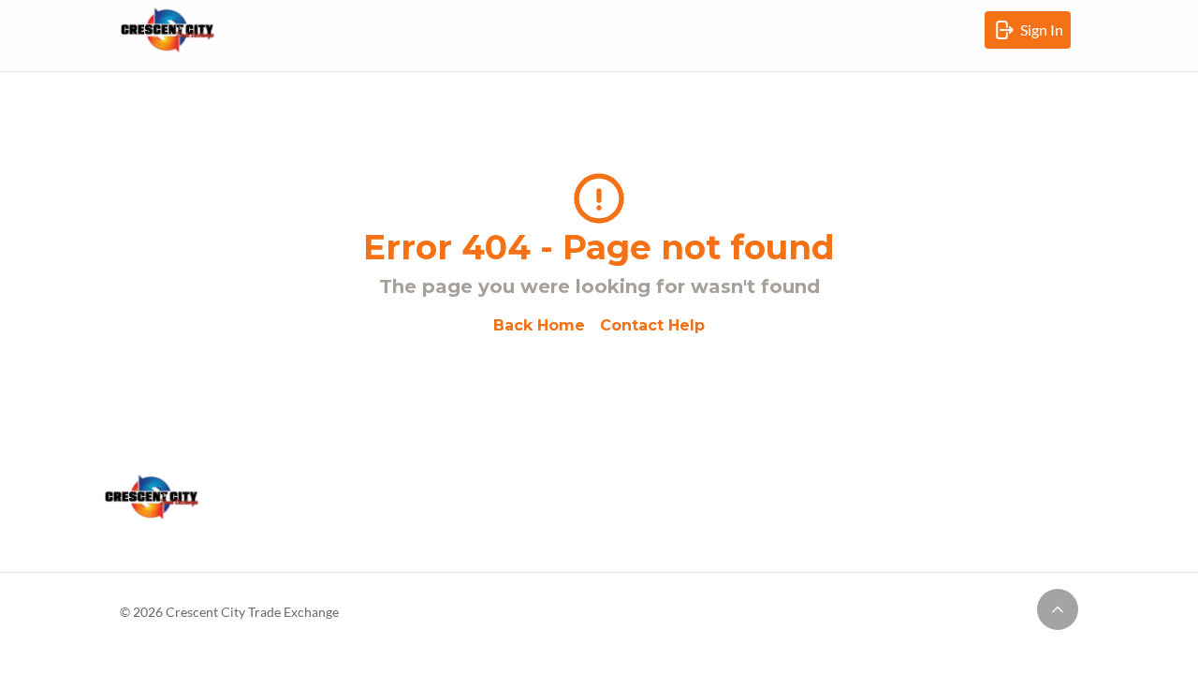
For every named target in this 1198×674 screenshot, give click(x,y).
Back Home (539, 325)
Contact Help (652, 325)
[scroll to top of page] (1057, 609)
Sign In (1045, 35)
